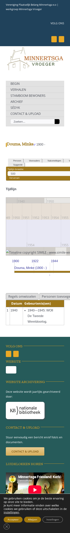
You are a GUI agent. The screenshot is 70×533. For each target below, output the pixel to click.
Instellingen (52, 519)
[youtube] (61, 39)
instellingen (11, 512)
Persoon (17, 160)
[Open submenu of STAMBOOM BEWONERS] (56, 96)
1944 (54, 261)
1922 (35, 261)
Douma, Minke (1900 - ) (30, 268)
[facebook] (54, 39)
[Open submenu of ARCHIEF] (56, 102)
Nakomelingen (54, 160)
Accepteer (13, 519)
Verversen (14, 177)
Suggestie (18, 165)
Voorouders (34, 160)
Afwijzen (32, 519)
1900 (15, 261)
